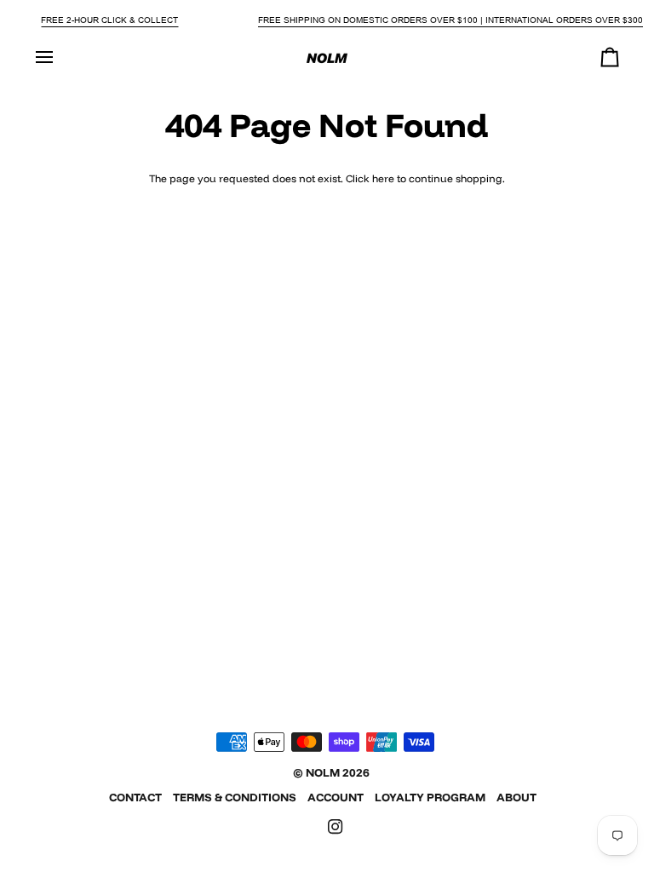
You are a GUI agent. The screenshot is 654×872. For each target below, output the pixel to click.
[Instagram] (335, 827)
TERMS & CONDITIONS (234, 797)
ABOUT (516, 797)
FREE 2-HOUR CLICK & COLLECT (109, 20)
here (383, 178)
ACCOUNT (335, 797)
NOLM (323, 772)
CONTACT (135, 797)
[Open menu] (59, 57)
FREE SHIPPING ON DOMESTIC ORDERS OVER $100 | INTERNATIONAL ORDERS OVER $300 (450, 20)
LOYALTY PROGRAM (430, 797)
